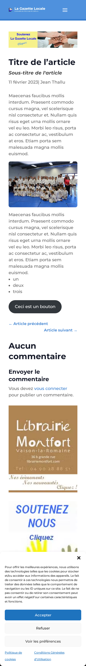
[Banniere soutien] (43, 46)
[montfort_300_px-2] (43, 494)
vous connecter (50, 388)
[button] (78, 557)
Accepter (43, 615)
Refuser (43, 628)
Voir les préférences (43, 641)
